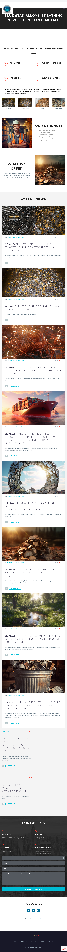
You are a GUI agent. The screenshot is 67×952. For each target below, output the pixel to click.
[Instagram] (34, 935)
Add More (50, 941)
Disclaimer (42, 941)
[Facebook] (28, 935)
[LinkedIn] (30, 935)
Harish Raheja (11, 237)
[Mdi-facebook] (28, 910)
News (22, 237)
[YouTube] (38, 935)
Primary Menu (63, 9)
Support (16, 941)
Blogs (18, 237)
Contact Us (24, 941)
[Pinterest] (36, 935)
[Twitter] (33, 910)
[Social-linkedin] (38, 910)
